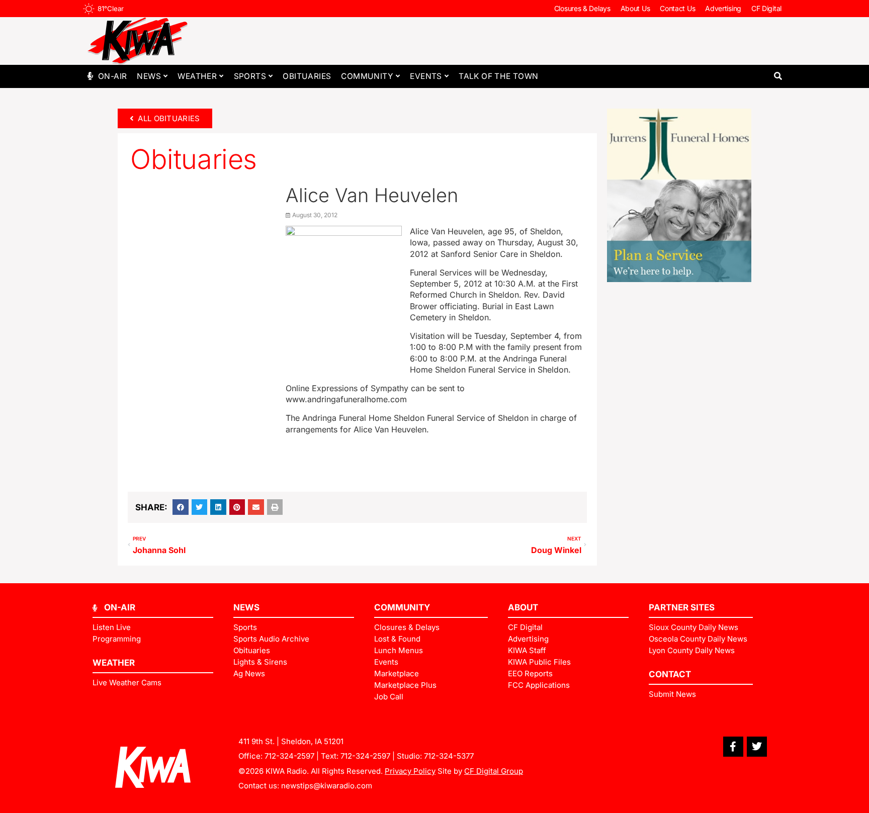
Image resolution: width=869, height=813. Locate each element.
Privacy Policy (410, 771)
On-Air (112, 76)
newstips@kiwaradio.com (326, 785)
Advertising (723, 8)
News (149, 76)
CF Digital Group (493, 771)
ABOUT (523, 607)
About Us (635, 8)
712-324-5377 (449, 756)
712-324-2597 (289, 756)
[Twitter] (757, 747)
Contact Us (677, 8)
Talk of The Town (498, 76)
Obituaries (307, 76)
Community (367, 76)
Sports (250, 76)
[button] (778, 76)
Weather (197, 76)
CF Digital (766, 8)
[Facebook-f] (733, 747)
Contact (670, 674)
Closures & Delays (582, 8)
